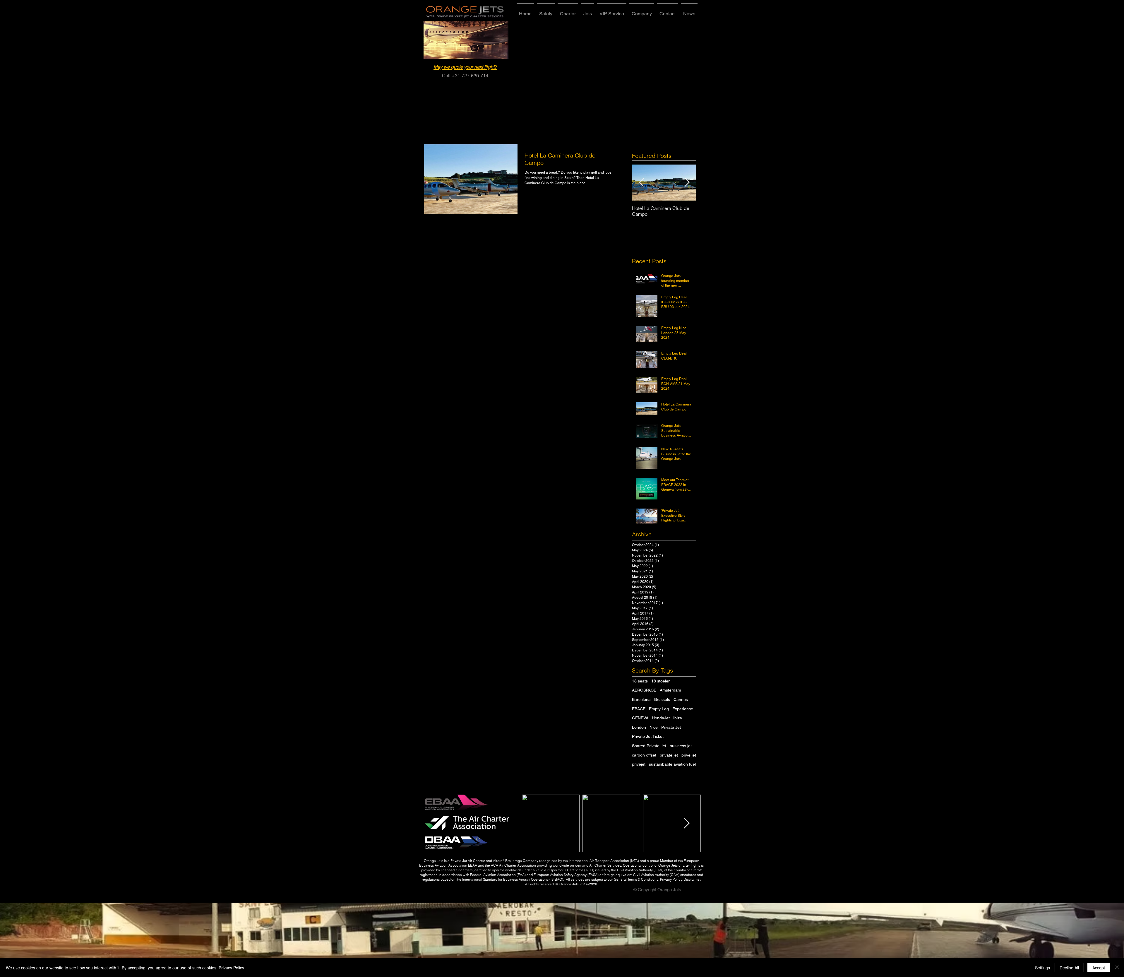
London (639, 727)
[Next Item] (687, 182)
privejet (638, 764)
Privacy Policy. (671, 879)
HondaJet (661, 718)
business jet (681, 745)
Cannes (681, 699)
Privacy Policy (231, 968)
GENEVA (640, 718)
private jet (669, 755)
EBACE (638, 708)
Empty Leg (659, 708)
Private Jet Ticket (648, 736)
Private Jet (671, 727)
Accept (1098, 968)
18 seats (640, 681)
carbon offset (644, 755)
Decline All (1069, 968)
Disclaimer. (692, 879)
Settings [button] (1042, 968)
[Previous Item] (641, 182)
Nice (654, 727)
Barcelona (641, 699)
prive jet (688, 755)
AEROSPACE (644, 690)
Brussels (662, 699)
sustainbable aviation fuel (672, 764)
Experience (682, 708)
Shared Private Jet (649, 745)
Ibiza (677, 718)
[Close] (1116, 967)
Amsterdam (670, 690)
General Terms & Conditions (636, 879)
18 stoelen (661, 681)
